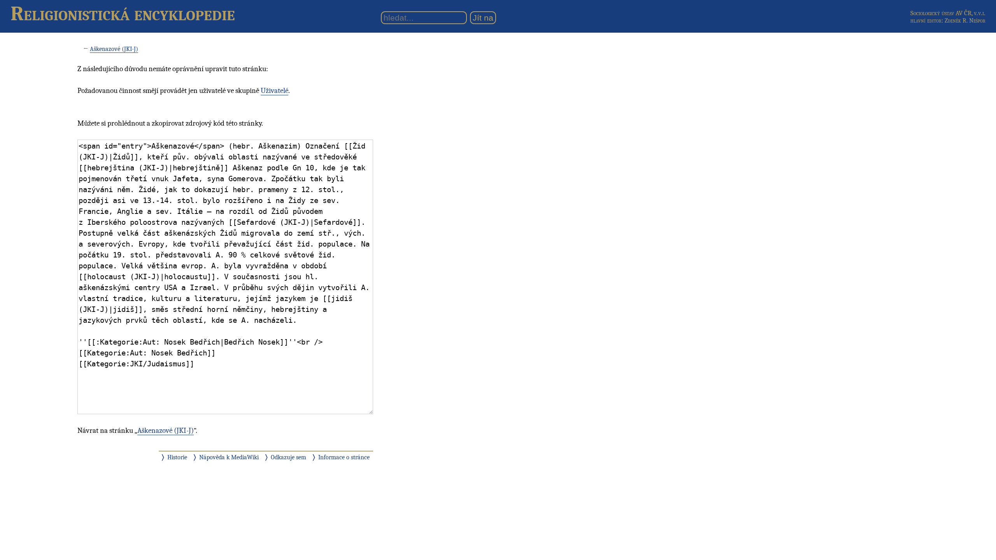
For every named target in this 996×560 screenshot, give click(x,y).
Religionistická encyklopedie (123, 13)
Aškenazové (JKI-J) (114, 49)
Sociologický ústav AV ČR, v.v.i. (947, 13)
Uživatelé (274, 90)
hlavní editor (926, 20)
